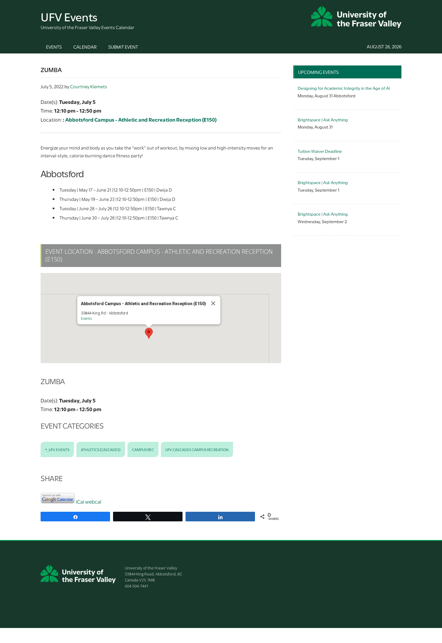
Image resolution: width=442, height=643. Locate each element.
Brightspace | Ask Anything (323, 119)
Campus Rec (143, 449)
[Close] (213, 303)
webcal (93, 501)
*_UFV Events (57, 449)
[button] (149, 333)
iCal (80, 501)
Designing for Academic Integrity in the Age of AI (344, 88)
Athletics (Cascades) (101, 449)
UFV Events (69, 16)
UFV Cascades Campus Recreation (197, 449)
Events (86, 318)
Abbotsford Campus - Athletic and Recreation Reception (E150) (140, 119)
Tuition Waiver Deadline (320, 151)
